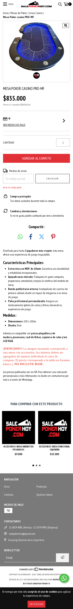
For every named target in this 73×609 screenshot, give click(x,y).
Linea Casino (35, 13)
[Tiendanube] (36, 570)
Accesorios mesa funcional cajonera (54, 448)
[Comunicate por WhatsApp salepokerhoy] (64, 578)
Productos (41, 486)
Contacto (8, 494)
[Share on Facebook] (30, 237)
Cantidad (8, 142)
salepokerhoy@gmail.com (22, 534)
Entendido (36, 604)
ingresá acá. (58, 579)
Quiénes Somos (44, 494)
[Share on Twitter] (41, 237)
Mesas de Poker (19, 13)
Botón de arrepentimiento (36, 583)
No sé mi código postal (12, 187)
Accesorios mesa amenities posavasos (18, 448)
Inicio (6, 13)
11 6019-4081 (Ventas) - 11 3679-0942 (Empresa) (33, 527)
